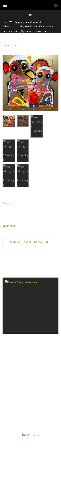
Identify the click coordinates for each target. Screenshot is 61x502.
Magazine (24, 26)
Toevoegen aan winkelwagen (27, 242)
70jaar (7, 454)
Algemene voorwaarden (34, 31)
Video (5, 26)
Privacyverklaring (12, 31)
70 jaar (33, 22)
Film (34, 454)
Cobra (39, 41)
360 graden (50, 454)
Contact (34, 26)
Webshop (14, 22)
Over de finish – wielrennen (17, 336)
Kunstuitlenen (46, 26)
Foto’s (40, 22)
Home (6, 22)
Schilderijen (27, 41)
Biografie (25, 22)
